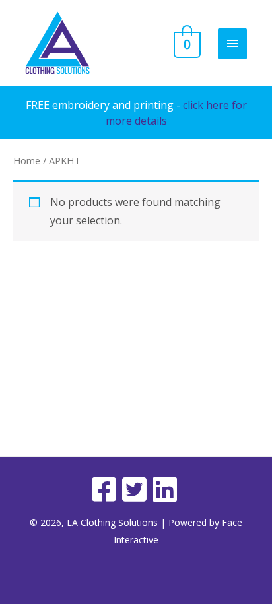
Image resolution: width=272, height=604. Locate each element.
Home (26, 160)
